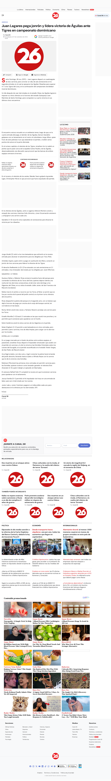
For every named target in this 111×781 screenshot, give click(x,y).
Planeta (42, 734)
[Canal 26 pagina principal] (55, 18)
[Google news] (55, 766)
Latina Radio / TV (77, 729)
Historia (42, 732)
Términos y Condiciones (51, 773)
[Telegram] (51, 766)
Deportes (25, 729)
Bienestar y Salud (27, 727)
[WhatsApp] (48, 766)
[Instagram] (33, 766)
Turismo (42, 739)
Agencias (5, 22)
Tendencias (26, 739)
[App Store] (61, 766)
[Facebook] (30, 766)
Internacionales (70, 526)
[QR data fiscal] (80, 767)
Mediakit (93, 737)
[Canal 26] (55, 756)
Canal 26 (7, 35)
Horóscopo (8, 734)
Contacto (91, 729)
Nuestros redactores (95, 742)
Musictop (74, 737)
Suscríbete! (84, 445)
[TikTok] (45, 766)
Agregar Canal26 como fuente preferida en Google (46, 36)
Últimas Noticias (9, 727)
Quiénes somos (93, 727)
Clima (6, 729)
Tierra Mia (75, 732)
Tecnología (8, 739)
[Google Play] (72, 766)
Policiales (7, 737)
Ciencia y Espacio (45, 727)
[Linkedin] (42, 766)
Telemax (74, 734)
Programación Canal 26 (95, 739)
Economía (36, 526)
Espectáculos (9, 732)
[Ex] (36, 766)
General (25, 732)
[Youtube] (39, 766)
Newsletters (94, 747)
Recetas (42, 737)
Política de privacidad (95, 734)
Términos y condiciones (95, 732)
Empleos (91, 744)
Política (5, 526)
